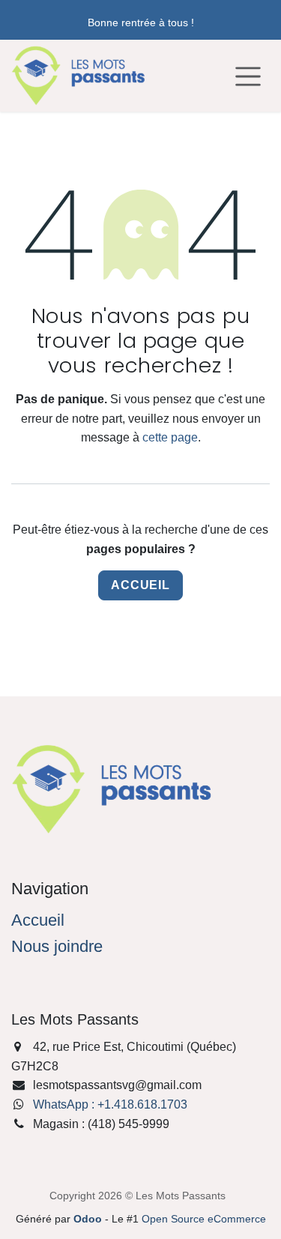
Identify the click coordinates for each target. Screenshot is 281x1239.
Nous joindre (57, 947)
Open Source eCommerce (204, 1219)
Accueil (140, 585)
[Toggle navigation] (248, 75)
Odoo (89, 1219)
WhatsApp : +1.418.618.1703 (110, 1104)
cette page (170, 437)
